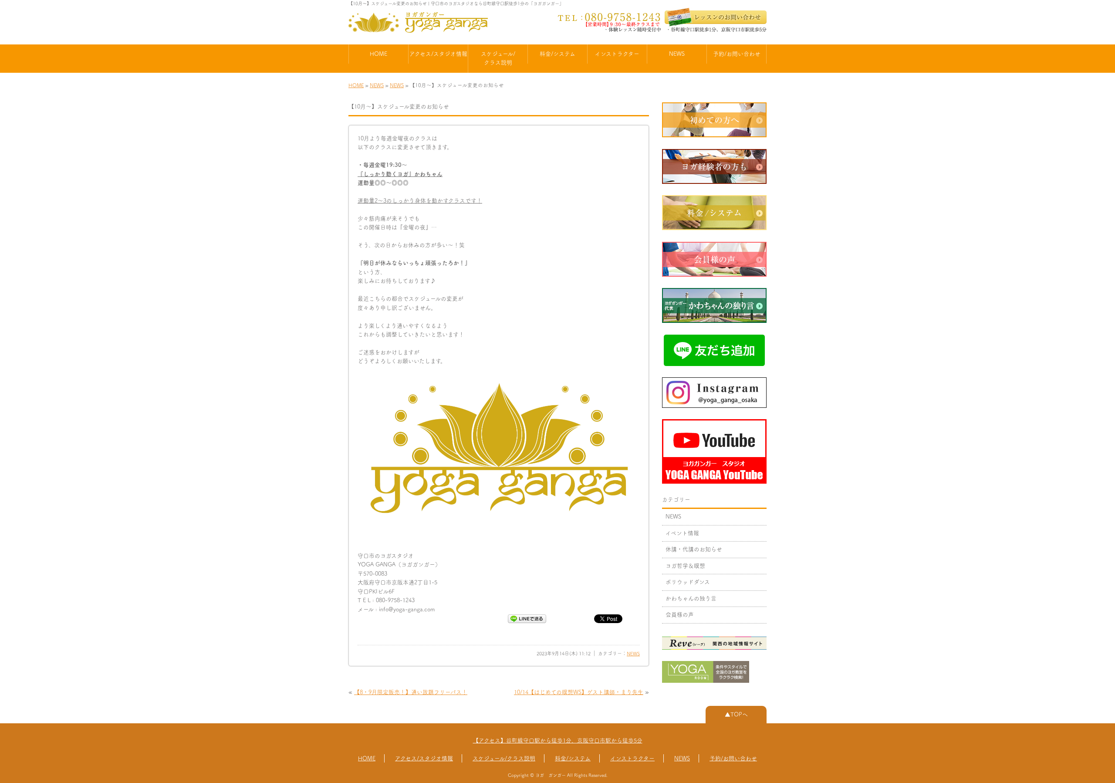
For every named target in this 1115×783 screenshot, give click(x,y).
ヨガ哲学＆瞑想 (685, 566)
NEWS (677, 54)
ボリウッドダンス (688, 582)
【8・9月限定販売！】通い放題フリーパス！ (410, 692)
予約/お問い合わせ (736, 54)
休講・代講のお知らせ (694, 549)
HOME (378, 54)
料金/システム (557, 54)
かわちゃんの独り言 (691, 598)
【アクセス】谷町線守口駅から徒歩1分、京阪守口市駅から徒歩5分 (557, 740)
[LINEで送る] (527, 618)
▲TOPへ (736, 714)
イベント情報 (682, 533)
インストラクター (617, 54)
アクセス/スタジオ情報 (438, 54)
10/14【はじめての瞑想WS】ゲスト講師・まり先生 (578, 692)
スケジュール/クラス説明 (498, 58)
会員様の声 (680, 614)
